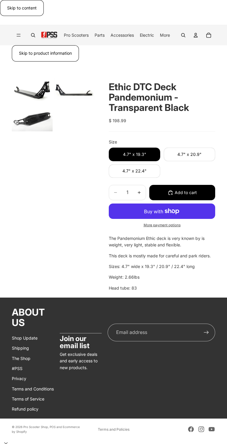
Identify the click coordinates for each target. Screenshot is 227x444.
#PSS (17, 368)
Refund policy (25, 408)
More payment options (162, 225)
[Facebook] (190, 429)
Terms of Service (28, 398)
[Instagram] (201, 429)
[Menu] (18, 35)
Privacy (19, 378)
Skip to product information (45, 53)
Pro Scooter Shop (35, 427)
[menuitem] (165, 35)
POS (53, 427)
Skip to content (22, 7)
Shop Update (25, 337)
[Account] (195, 35)
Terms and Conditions (33, 388)
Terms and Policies (113, 429)
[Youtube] (211, 429)
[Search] (33, 35)
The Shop (21, 358)
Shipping (20, 348)
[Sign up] (206, 332)
